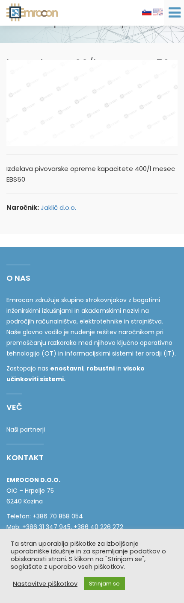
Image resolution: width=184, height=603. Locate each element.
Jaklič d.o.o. (58, 207)
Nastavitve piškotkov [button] (45, 584)
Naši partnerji (25, 429)
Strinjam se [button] (104, 583)
